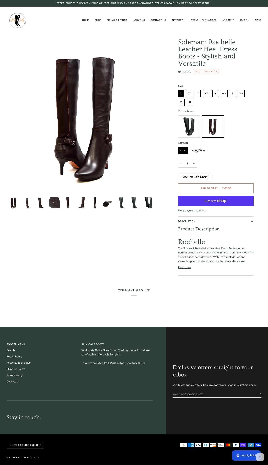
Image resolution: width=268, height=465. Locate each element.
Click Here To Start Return (192, 3)
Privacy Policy (15, 375)
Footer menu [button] (16, 344)
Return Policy (14, 356)
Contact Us (13, 381)
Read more (184, 267)
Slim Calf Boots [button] (92, 344)
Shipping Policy (16, 369)
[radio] (181, 93)
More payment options (191, 210)
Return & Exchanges (18, 362)
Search (11, 350)
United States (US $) (24, 445)
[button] (98, 20)
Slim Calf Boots (20, 457)
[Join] (256, 394)
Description (187, 221)
